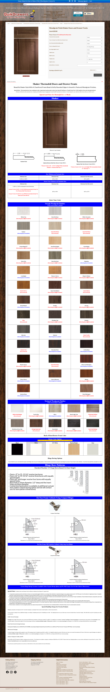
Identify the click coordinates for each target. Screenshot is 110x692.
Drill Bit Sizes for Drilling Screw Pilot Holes (64, 669)
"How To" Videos (59, 662)
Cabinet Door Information (61, 664)
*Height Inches (51, 58)
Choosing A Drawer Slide (61, 665)
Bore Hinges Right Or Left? (54, 49)
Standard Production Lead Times (85, 677)
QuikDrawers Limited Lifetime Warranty (87, 671)
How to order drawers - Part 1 (62, 681)
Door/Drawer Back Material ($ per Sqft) (56, 43)
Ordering (81, 668)
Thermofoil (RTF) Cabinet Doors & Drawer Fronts (31, 23)
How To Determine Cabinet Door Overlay (64, 673)
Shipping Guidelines (83, 676)
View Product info (26, 76)
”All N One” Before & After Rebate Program (87, 682)
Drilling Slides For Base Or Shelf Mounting (64, 671)
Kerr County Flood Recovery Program (86, 663)
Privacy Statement (83, 669)
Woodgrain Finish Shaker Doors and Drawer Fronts (73, 23)
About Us (58, 663)
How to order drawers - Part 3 (62, 683)
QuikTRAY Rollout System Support (86, 673)
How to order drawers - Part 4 (85, 662)
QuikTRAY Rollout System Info (85, 672)
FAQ (57, 672)
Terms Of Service (82, 680)
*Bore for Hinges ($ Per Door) (54, 46)
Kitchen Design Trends (83, 664)
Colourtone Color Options (61, 667)
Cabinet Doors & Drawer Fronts (16, 23)
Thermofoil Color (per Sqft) (54, 36)
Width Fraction (52, 55)
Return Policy (82, 674)
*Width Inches (51, 52)
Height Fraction (52, 61)
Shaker (61, 23)
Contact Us (58, 668)
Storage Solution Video (83, 678)
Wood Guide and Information (85, 681)
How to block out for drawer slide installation (65, 680)
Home (9, 23)
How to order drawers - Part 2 (62, 682)
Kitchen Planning (82, 665)
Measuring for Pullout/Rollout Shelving (87, 667)
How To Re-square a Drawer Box (62, 678)
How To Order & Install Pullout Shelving (64, 677)
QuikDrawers (21, 688)
